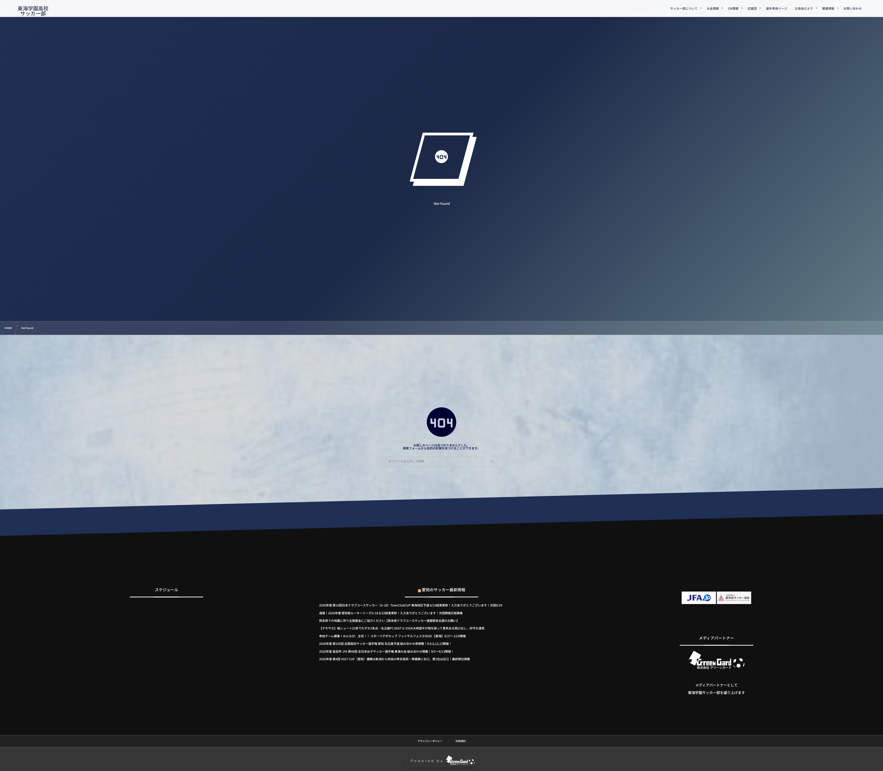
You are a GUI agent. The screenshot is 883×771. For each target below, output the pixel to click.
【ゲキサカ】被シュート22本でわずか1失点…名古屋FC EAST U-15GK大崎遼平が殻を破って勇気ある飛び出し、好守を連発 (402, 628)
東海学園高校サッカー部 (33, 11)
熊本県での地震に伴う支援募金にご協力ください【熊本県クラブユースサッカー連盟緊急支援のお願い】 (389, 620)
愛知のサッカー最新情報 (443, 589)
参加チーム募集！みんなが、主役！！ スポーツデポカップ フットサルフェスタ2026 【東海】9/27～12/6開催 (392, 636)
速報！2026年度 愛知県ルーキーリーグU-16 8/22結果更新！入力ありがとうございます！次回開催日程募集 (391, 613)
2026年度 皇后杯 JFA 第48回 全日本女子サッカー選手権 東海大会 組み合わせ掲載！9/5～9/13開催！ (386, 651)
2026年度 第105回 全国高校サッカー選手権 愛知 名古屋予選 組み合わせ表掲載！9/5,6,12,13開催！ (385, 643)
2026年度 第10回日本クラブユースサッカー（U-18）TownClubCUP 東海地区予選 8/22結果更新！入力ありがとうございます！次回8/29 (410, 605)
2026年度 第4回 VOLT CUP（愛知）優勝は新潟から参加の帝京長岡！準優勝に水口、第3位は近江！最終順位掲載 (394, 659)
